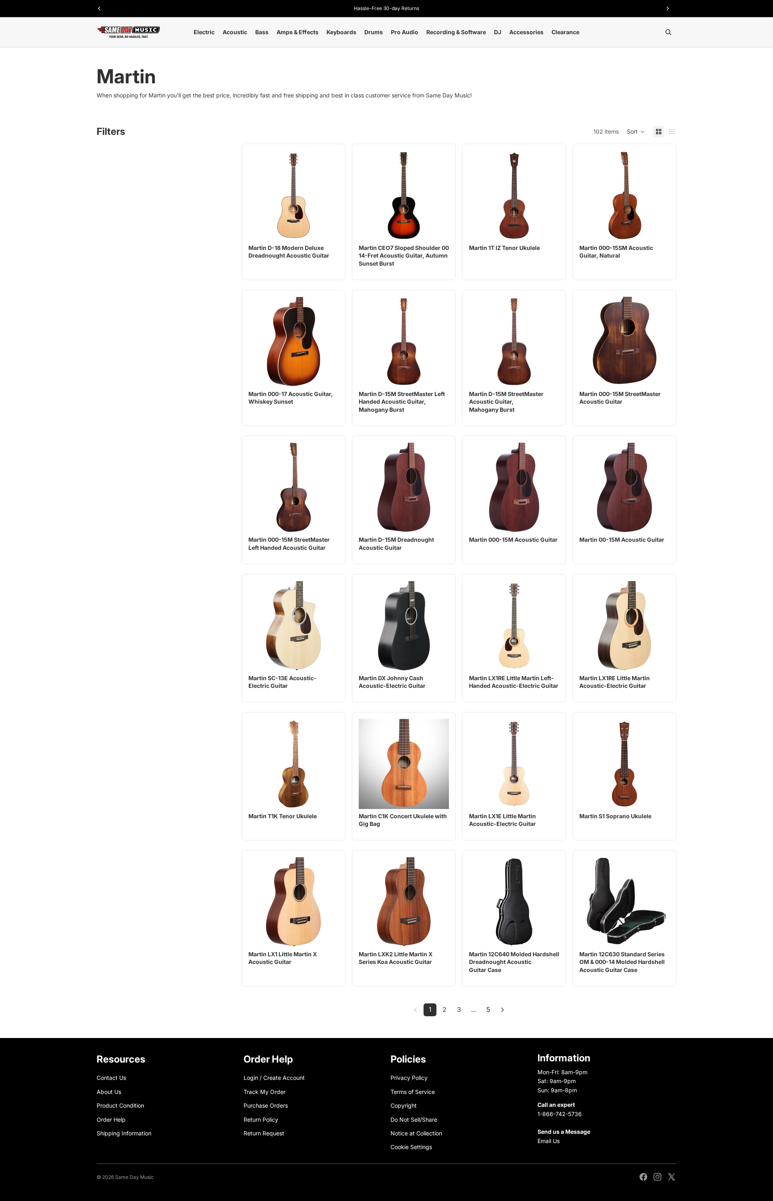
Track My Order (264, 1091)
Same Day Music (134, 1177)
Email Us (548, 1140)
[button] (636, 131)
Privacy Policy (409, 1077)
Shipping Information (124, 1133)
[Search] (668, 32)
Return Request (264, 1133)
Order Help (111, 1119)
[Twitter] (671, 1177)
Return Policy (261, 1119)
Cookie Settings (411, 1146)
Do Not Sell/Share (414, 1119)
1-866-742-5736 (559, 1113)
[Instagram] (657, 1177)
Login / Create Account (274, 1077)
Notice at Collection (416, 1133)
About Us (109, 1091)
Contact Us (111, 1077)
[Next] (502, 1010)
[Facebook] (643, 1177)
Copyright (404, 1105)
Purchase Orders (266, 1105)
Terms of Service (413, 1091)
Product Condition (120, 1105)
